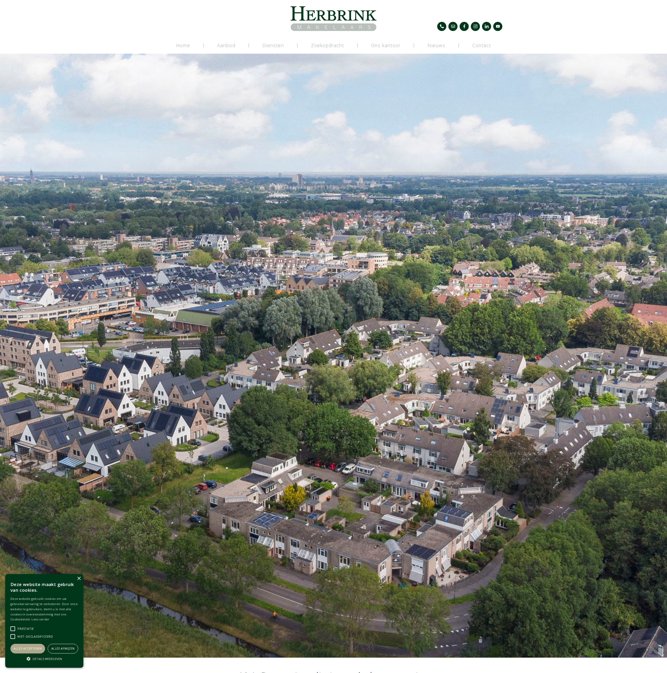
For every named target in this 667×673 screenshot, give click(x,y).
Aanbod (226, 45)
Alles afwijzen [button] (63, 648)
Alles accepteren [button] (28, 648)
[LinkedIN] (486, 26)
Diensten (273, 45)
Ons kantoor (386, 45)
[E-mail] (453, 26)
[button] (44, 658)
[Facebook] (464, 26)
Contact (481, 45)
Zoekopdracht (327, 45)
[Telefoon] (441, 26)
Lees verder (40, 619)
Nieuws (437, 45)
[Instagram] (475, 26)
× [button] (79, 579)
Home (183, 45)
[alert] (44, 621)
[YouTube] (497, 26)
